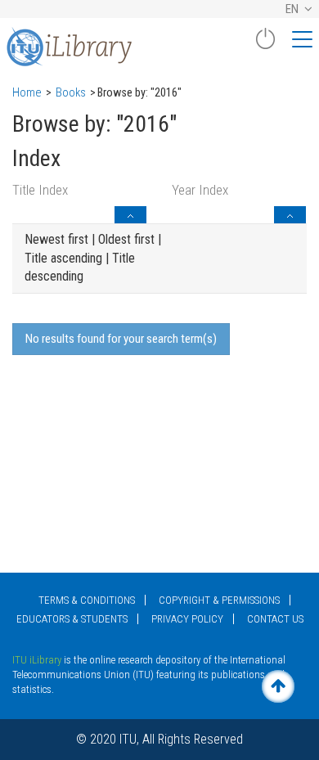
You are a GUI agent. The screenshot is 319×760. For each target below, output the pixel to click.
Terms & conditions (86, 600)
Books (71, 93)
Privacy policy (187, 619)
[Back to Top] (278, 686)
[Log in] (265, 45)
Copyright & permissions (219, 600)
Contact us (275, 619)
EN (293, 9)
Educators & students (72, 619)
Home (27, 93)
